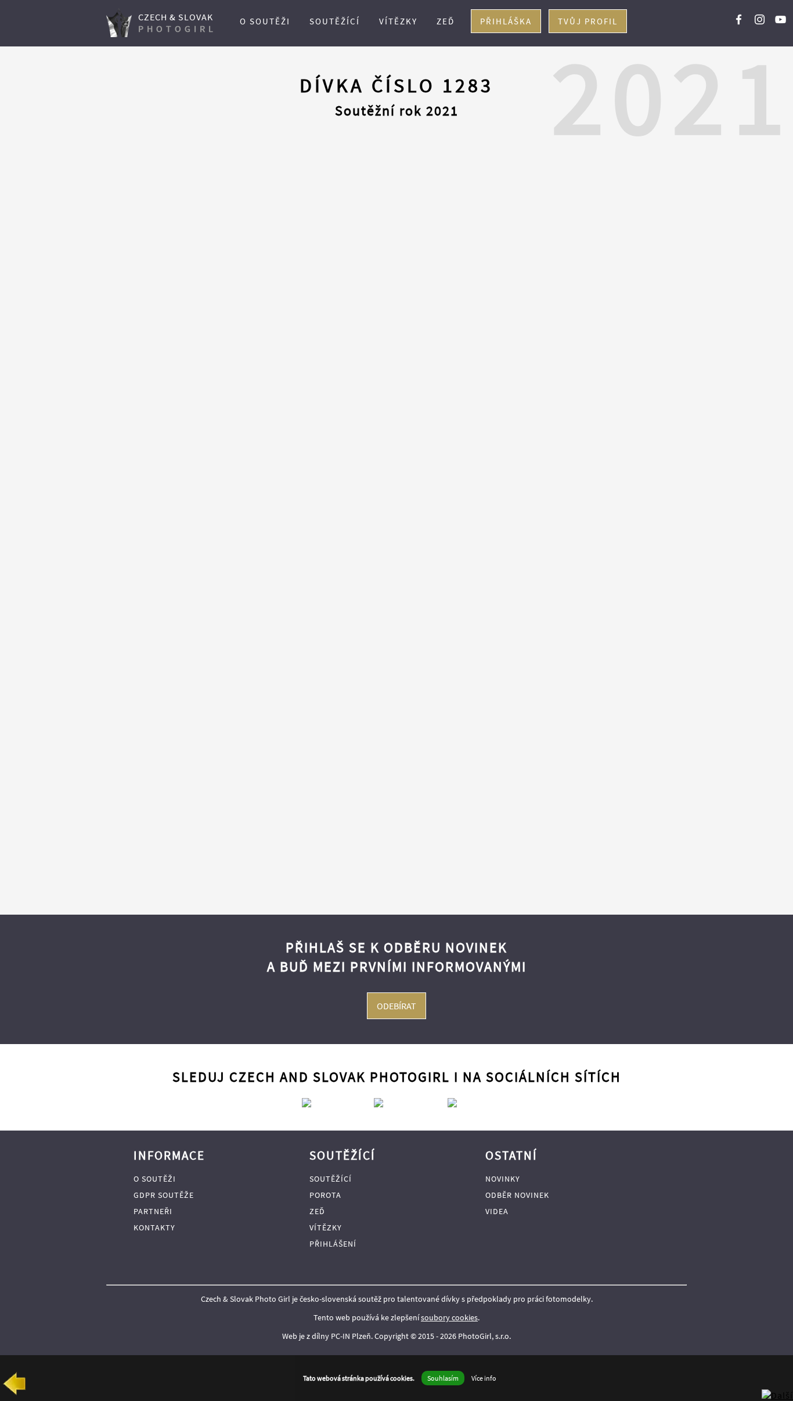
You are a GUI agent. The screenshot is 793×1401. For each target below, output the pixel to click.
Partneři (153, 1211)
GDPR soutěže (164, 1195)
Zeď (446, 21)
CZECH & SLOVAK (177, 22)
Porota (325, 1195)
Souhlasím (443, 1378)
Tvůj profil (588, 21)
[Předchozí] (14, 1386)
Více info (483, 1378)
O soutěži (265, 21)
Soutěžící (334, 21)
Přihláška (506, 21)
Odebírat (396, 1006)
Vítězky (398, 21)
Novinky (502, 1178)
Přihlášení (332, 1243)
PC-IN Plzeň (351, 1336)
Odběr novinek (517, 1195)
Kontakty (154, 1227)
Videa (497, 1211)
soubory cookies (449, 1317)
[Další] (777, 1395)
